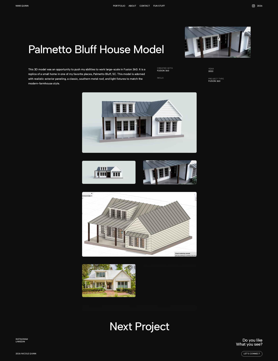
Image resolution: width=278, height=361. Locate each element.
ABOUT (132, 5)
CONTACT (145, 5)
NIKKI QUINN (22, 5)
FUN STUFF (159, 5)
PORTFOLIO (119, 5)
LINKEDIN (20, 341)
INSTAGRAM (22, 339)
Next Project (139, 326)
